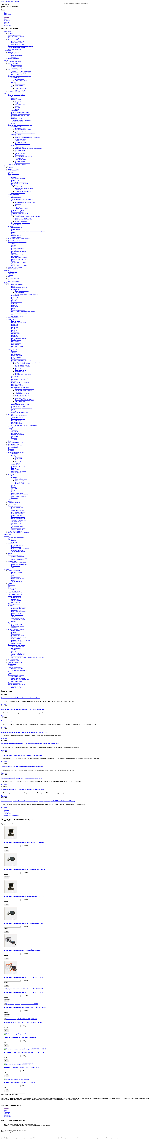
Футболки (14, 123)
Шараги (17, 403)
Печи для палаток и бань (18, 611)
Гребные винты (16, 547)
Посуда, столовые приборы (16, 629)
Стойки (10, 501)
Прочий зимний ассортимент (20, 404)
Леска (9, 441)
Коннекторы (15, 295)
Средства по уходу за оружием (20, 223)
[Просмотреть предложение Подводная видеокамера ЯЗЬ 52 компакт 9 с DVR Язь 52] (10, 839)
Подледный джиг (20, 398)
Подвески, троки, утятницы (19, 257)
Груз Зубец (14, 324)
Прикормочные (19, 460)
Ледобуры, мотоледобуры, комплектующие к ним (26, 362)
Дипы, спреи (15, 464)
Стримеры (14, 498)
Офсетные (14, 438)
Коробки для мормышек (18, 359)
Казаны (13, 632)
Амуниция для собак (14, 52)
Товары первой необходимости (17, 47)
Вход (5, 13)
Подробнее (4, 704)
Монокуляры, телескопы (18, 182)
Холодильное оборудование (16, 675)
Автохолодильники (17, 676)
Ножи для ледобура (20, 370)
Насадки (13, 468)
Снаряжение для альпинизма (16, 646)
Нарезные (14, 232)
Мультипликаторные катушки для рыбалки (24, 425)
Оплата (6, 22)
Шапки (17, 109)
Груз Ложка (14, 330)
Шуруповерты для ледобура (23, 374)
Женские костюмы (20, 139)
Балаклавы (18, 101)
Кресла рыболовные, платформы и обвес (20, 427)
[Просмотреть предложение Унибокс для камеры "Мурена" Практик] (17, 1034)
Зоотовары (7, 50)
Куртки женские (20, 140)
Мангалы (10, 275)
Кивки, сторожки (16, 355)
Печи (9, 276)
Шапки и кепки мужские (22, 163)
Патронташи (15, 256)
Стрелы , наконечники (21, 208)
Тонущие (17, 463)
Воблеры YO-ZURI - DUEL (23, 483)
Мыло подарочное (16, 624)
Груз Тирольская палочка (18, 338)
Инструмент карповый (21, 291)
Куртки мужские (20, 153)
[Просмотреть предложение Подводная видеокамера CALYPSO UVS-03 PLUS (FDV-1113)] (10, 973)
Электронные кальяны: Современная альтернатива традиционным (22, 709)
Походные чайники (17, 641)
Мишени (10, 172)
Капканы (10, 167)
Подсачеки (11, 449)
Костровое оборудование (15, 594)
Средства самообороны (15, 267)
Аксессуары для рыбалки (15, 284)
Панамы (17, 107)
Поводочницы (15, 306)
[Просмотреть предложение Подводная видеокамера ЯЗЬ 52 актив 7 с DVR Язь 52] (10, 865)
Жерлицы (14, 352)
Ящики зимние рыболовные (19, 412)
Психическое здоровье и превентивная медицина (16, 721)
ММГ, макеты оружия (17, 210)
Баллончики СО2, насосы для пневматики (27, 216)
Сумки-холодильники (17, 681)
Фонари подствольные (18, 193)
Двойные (14, 430)
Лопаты (13, 589)
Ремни (13, 261)
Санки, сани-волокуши (18, 406)
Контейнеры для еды (17, 635)
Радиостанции (15, 566)
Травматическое (16, 224)
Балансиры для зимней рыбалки (24, 389)
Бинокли (14, 177)
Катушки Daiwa (16, 420)
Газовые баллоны (16, 572)
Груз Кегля (14, 327)
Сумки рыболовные (14, 502)
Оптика (10, 175)
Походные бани (16, 613)
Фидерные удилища (17, 529)
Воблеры (14, 477)
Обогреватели (15, 577)
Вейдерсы (14, 98)
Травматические (16, 237)
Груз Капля (14, 325)
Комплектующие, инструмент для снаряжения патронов (28, 231)
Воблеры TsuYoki (20, 482)
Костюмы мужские (20, 152)
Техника (6, 536)
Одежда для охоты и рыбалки (16, 95)
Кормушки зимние (16, 357)
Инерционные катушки (18, 419)
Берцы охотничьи (16, 65)
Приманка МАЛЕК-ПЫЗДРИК (24, 400)
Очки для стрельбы (17, 254)
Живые (13, 487)
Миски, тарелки (16, 638)
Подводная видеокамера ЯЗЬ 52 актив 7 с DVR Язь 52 (25, 869)
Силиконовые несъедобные (19, 494)
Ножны (13, 253)
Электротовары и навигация (16, 684)
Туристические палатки (18, 619)
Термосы (10, 665)
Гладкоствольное (16, 197)
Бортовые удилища (17, 509)
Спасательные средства (15, 555)
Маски (17, 106)
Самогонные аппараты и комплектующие (20, 46)
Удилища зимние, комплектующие (21, 408)
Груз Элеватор (15, 341)
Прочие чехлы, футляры (18, 259)
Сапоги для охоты (16, 68)
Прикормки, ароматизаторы (16, 452)
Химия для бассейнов (14, 49)
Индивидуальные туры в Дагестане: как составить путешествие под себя (24, 732)
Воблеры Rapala (19, 480)
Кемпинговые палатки (18, 608)
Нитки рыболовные (14, 444)
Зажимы (13, 649)
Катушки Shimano (16, 423)
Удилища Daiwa (16, 521)
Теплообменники (16, 581)
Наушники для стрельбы (18, 251)
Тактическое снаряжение (18, 262)
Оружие (10, 196)
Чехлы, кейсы (15, 264)
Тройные (14, 439)
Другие (13, 485)
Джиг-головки (15, 348)
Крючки (10, 428)
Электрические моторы (18, 551)
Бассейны (11, 33)
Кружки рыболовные (17, 299)
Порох (13, 234)
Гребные (13, 540)
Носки (13, 117)
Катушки (10, 414)
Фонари (10, 673)
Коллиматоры (19, 186)
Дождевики (14, 110)
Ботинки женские (20, 84)
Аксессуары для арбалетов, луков (25, 202)
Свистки (13, 57)
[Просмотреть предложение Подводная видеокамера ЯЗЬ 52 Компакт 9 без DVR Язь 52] (10, 893)
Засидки (13, 245)
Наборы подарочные (17, 626)
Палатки (10, 605)
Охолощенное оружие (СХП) (20, 213)
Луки (16, 205)
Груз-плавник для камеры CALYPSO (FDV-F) (21, 1067)
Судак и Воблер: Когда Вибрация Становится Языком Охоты (20, 698)
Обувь (6, 60)
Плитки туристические (18, 578)
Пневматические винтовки (23, 218)
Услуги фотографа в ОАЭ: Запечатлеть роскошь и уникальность (21, 755)
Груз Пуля (14, 335)
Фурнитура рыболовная (15, 531)
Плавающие (18, 458)
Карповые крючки (16, 433)
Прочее (13, 308)
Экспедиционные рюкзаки (19, 670)
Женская (13, 82)
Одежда (6, 93)
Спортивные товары (14, 660)
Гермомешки (11, 585)
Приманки (11, 474)
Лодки (10, 539)
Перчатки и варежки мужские (24, 156)
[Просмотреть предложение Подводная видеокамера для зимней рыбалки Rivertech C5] (10, 946)
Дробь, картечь (15, 229)
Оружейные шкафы (14, 194)
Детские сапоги (19, 79)
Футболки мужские (20, 161)
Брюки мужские (19, 147)
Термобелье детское (21, 131)
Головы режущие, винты (22, 366)
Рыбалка (6, 283)
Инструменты (12, 588)
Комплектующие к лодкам (16, 537)
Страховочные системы (18, 654)
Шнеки (17, 373)
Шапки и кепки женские (22, 144)
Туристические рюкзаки (15, 667)
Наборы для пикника (14, 604)
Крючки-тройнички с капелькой (21, 360)
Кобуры (13, 246)
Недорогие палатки (17, 610)
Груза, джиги (12, 319)
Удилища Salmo (16, 523)
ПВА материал (15, 469)
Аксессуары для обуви (14, 61)
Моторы (10, 543)
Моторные (14, 542)
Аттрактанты (15, 453)
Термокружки (12, 664)
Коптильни (11, 273)
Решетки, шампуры (13, 278)
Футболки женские (20, 142)
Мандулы (14, 490)
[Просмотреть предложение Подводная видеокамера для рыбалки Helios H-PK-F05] (21, 1004)
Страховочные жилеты (18, 559)
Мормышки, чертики (21, 397)
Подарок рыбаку (13, 447)
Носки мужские (19, 155)
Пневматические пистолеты (23, 219)
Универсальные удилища (18, 528)
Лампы (13, 575)
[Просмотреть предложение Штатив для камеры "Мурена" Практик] (16, 1079)
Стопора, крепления (17, 316)
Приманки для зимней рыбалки (20, 387)
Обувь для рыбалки (13, 69)
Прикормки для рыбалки (18, 471)
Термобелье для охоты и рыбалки (21, 120)
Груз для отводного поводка (19, 322)
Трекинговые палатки (17, 618)
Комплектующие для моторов (20, 548)
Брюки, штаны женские (22, 136)
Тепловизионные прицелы (23, 191)
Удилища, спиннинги (14, 506)
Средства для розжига (14, 280)
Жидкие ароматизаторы (18, 466)
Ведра (13, 286)
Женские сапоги (20, 85)
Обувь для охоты (13, 63)
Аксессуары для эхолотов (18, 562)
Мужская (14, 145)
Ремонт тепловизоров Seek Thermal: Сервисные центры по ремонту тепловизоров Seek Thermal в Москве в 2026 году (38, 801)
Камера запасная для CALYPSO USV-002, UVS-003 (23, 1022)
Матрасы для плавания (14, 35)
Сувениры (14, 627)
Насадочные (18, 457)
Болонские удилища (17, 507)
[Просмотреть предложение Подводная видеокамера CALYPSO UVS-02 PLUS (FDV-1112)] (23, 988)
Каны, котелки (15, 634)
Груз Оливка (15, 332)
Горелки (13, 574)
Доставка (7, 20)
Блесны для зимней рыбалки (23, 390)
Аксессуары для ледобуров (23, 365)
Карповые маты (19, 292)
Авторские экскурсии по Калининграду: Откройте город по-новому (22, 789)
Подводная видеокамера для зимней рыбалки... (22, 950)
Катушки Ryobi (15, 422)
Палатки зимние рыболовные (20, 382)
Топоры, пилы (15, 591)
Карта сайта (7, 25)
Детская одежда (16, 126)
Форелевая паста (16, 472)
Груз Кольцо (15, 329)
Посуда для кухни (13, 39)
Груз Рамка (14, 336)
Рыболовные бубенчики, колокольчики (23, 311)
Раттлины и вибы (20, 401)
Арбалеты (18, 204)
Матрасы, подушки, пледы (16, 36)
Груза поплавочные (17, 346)
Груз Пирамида (15, 333)
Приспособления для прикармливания (26, 294)
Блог (5, 19)
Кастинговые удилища (18, 512)
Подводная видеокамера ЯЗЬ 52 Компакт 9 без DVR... (24, 896)
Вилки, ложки (15, 630)
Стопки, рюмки (16, 643)
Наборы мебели (16, 597)
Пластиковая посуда (14, 38)
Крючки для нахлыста (17, 434)
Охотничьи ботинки (17, 66)
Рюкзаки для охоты (17, 668)
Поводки (14, 305)
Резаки (13, 580)
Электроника (12, 561)
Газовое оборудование (14, 570)
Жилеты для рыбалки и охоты (20, 112)
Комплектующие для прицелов (24, 188)
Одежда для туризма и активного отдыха (20, 125)
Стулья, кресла (15, 602)
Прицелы (14, 185)
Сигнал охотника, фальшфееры (17, 242)
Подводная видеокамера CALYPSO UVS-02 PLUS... (24, 992)
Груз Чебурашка (16, 340)
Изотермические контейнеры (20, 679)
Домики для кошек (13, 58)
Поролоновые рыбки (17, 493)
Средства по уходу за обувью (16, 91)
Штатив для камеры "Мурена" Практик (20, 1082)
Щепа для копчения (14, 281)
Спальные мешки (13, 659)
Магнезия (14, 651)
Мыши (13, 491)
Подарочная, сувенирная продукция (18, 238)
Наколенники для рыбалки (19, 379)
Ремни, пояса (19, 158)
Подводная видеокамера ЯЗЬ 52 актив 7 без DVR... (23, 923)
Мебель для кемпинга (14, 596)
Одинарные (14, 436)
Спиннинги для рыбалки (18, 520)
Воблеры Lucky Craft (21, 479)
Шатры (13, 621)
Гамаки (10, 583)
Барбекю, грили (12, 272)
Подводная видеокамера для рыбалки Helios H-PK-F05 (25, 1007)
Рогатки (17, 207)
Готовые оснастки (13, 317)
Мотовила (14, 303)
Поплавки (11, 450)
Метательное (15, 201)
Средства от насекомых (15, 662)
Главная (6, 17)
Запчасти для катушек (17, 417)
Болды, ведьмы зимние (22, 393)
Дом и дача (7, 31)
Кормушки (14, 297)
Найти (3, 9)
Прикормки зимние (17, 385)
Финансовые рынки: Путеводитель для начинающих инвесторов (21, 778)
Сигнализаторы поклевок (19, 313)
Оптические (18, 189)
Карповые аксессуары (17, 289)
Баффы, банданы (20, 103)
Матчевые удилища (17, 513)
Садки (10, 499)
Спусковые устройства (18, 653)
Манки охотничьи (13, 170)
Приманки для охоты (14, 240)
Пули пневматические (21, 221)
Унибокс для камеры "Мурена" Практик (20, 1037)
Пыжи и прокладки (17, 235)
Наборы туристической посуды (20, 640)
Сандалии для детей (21, 80)
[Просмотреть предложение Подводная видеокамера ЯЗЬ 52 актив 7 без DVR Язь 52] (10, 919)
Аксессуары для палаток (18, 607)
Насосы (10, 553)
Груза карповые (16, 343)
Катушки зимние (16, 354)
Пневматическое (16, 215)
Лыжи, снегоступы (13, 169)
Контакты (7, 23)
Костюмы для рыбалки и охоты (20, 114)
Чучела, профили (13, 268)
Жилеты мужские (20, 150)
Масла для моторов (17, 550)
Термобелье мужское (21, 159)
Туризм (6, 569)
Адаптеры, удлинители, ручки (24, 363)
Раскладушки (15, 599)
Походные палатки (17, 615)
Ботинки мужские (20, 88)
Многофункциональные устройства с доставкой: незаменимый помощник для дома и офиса (30, 743)
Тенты (13, 616)
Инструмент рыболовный (19, 287)
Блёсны (13, 476)
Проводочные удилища (18, 518)
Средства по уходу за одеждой (17, 164)
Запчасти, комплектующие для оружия (22, 199)
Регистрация (8, 14)
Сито (12, 314)
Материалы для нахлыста (15, 442)
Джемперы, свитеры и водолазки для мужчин (28, 148)
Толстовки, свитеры (17, 121)
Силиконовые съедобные (18, 496)
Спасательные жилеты (18, 556)
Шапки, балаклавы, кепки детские (25, 133)
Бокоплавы (18, 392)
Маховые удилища (16, 515)
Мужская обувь (15, 87)
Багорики (14, 351)
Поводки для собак (17, 55)
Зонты (10, 586)
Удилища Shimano (16, 525)
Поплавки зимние (16, 384)
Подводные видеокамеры (19, 564)
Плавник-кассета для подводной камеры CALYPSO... (24, 1052)
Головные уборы (16, 99)
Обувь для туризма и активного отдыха (19, 76)
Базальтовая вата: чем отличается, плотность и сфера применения (22, 766)
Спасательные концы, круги (19, 558)
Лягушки (14, 488)
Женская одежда (16, 134)
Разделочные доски (17, 42)
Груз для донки (15, 321)
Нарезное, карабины (17, 212)
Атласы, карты (15, 686)
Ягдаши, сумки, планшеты (19, 265)
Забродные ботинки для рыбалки (21, 71)
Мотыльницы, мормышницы (20, 378)
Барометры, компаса (17, 687)
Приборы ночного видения (19, 183)
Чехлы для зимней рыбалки (19, 411)
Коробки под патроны (18, 248)
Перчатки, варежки (17, 118)
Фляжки (10, 672)
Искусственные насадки (22, 395)
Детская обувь (15, 77)
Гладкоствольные (16, 227)
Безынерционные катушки (19, 415)
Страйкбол (7, 534)
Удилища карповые (17, 526)
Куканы (13, 300)
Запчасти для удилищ (17, 510)
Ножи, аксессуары (13, 174)
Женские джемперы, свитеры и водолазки (27, 137)
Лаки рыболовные (16, 302)
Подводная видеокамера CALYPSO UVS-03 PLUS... (24, 977)
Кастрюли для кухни (17, 41)
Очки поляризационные (15, 445)
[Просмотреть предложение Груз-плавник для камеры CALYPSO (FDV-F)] (18, 1064)
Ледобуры (18, 368)
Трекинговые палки (17, 656)
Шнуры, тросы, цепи (14, 683)
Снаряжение (11, 243)
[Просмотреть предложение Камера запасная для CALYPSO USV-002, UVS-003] (20, 1019)
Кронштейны (15, 180)
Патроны (10, 226)
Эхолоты (14, 567)
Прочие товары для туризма (16, 645)
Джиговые (14, 431)
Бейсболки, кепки (20, 104)
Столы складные (16, 600)
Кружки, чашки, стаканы (18, 637)
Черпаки (13, 409)
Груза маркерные (16, 344)
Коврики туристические (15, 592)
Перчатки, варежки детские (23, 129)
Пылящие (18, 461)
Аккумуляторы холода (18, 678)
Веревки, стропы (16, 648)
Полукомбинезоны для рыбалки (20, 72)
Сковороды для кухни (17, 44)
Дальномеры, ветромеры (18, 178)
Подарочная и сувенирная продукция (19, 623)
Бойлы (13, 455)
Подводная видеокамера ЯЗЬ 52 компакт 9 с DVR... (24, 842)
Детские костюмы (20, 128)
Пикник (6, 270)
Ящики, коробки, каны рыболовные (18, 532)
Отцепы (13, 381)
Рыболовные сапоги (17, 74)
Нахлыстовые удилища (18, 517)
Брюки (13, 96)
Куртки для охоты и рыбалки (20, 115)
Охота (6, 166)
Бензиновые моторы (17, 545)
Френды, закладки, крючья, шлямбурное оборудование (27, 657)
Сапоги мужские (20, 90)
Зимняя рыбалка (13, 349)
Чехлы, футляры (20, 371)
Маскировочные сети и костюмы (21, 250)
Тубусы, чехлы (12, 504)
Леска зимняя (15, 376)
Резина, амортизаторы (18, 310)
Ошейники (14, 54)
